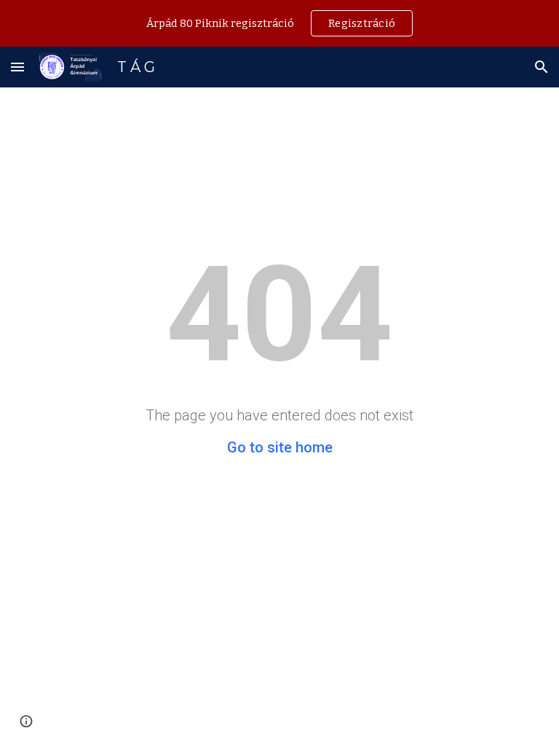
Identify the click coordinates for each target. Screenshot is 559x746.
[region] (279, 23)
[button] (17, 67)
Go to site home (280, 447)
